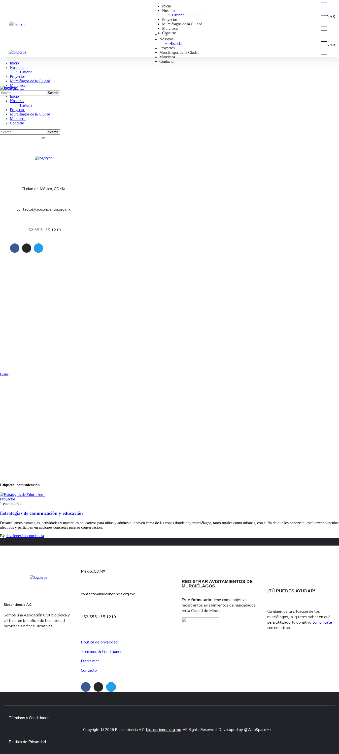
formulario (201, 600)
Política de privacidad (99, 642)
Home (4, 374)
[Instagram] (26, 248)
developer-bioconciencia (25, 536)
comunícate (322, 622)
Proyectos (7, 499)
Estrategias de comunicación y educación (41, 513)
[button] (328, 14)
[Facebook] (14, 248)
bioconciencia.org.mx (163, 729)
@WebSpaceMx (257, 729)
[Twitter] (38, 248)
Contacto (89, 670)
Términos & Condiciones (101, 651)
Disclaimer (90, 661)
